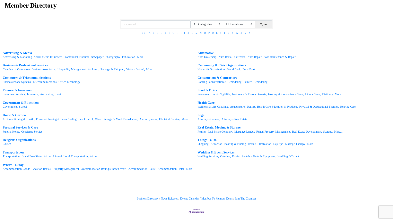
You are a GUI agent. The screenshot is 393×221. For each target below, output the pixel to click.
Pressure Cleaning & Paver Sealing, (56, 119)
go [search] (265, 24)
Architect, (93, 69)
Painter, (248, 81)
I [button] (181, 33)
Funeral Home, (11, 131)
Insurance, (33, 94)
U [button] (228, 33)
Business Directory (147, 198)
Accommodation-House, (142, 168)
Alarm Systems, (148, 119)
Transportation (13, 152)
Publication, (129, 57)
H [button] (177, 33)
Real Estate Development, (307, 131)
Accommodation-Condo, (17, 168)
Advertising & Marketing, (18, 57)
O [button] (205, 33)
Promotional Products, (77, 57)
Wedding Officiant (288, 156)
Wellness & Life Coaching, (213, 106)
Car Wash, (240, 57)
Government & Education (21, 102)
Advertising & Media (17, 53)
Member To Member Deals (217, 198)
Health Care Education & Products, (277, 106)
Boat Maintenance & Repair (279, 57)
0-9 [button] (143, 33)
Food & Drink (207, 90)
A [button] (149, 33)
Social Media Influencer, (48, 57)
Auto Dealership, (207, 57)
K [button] (188, 33)
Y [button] (245, 33)
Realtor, (202, 131)
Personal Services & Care (20, 127)
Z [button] (249, 33)
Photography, (113, 57)
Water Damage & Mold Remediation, (116, 119)
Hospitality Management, (72, 69)
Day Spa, (278, 143)
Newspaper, (97, 57)
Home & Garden (14, 115)
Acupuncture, (238, 106)
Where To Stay (13, 165)
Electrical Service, (169, 119)
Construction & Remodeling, (225, 81)
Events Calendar (189, 198)
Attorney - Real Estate (234, 119)
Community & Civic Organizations (222, 65)
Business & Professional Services (25, 65)
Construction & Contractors (217, 77)
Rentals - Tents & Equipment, (259, 156)
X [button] (241, 33)
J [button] (184, 33)
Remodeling (261, 81)
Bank (58, 94)
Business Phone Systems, (17, 81)
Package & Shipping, (113, 69)
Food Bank (249, 69)
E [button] (165, 33)
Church (7, 143)
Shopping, (203, 143)
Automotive (206, 53)
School (23, 106)
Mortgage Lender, (244, 131)
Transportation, (11, 156)
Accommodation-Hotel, (171, 168)
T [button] (224, 33)
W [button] (237, 33)
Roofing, (203, 81)
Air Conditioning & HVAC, (19, 119)
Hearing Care (348, 106)
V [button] (233, 33)
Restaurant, (204, 94)
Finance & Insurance (17, 90)
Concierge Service (31, 131)
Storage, (328, 131)
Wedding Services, (208, 156)
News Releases (169, 198)
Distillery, (328, 94)
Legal (201, 115)
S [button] (220, 33)
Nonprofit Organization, (212, 69)
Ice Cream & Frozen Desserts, (249, 94)
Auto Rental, (225, 57)
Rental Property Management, (273, 131)
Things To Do (207, 140)
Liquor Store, (313, 94)
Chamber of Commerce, (16, 69)
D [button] (161, 33)
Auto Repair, (254, 57)
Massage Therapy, (295, 143)
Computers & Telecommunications (27, 77)
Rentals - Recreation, (260, 143)
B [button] (153, 33)
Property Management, (66, 168)
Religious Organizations (19, 140)
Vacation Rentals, (42, 168)
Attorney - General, (209, 119)
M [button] (196, 33)
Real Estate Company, (220, 131)
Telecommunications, (45, 81)
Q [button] (213, 33)
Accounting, (47, 94)
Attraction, (217, 143)
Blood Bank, (234, 69)
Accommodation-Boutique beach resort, (104, 168)
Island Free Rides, (32, 156)
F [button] (169, 33)
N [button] (201, 33)
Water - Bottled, (135, 69)
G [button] (173, 33)
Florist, (236, 156)
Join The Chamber (245, 198)
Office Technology (69, 81)
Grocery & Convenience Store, (286, 94)
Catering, (225, 156)
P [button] (209, 33)
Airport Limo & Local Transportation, (66, 156)
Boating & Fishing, (235, 143)
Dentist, (251, 106)
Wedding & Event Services (216, 152)
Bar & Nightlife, (221, 94)
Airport (94, 156)
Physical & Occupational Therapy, (319, 106)
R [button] (217, 33)
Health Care (206, 102)
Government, (10, 106)
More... (141, 57)
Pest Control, (86, 119)
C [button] (157, 33)
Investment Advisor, (14, 94)
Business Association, (44, 69)
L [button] (192, 33)
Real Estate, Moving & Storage (219, 127)
